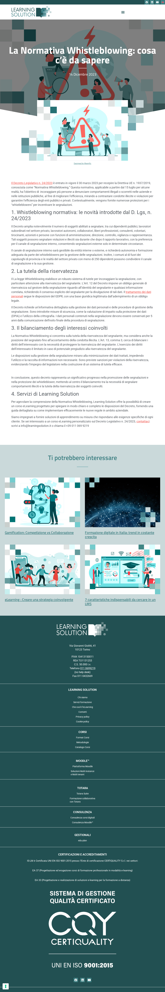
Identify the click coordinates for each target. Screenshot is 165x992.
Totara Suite (83, 793)
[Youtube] (157, 2)
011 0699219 (87, 668)
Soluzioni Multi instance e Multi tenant (82, 773)
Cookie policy (82, 721)
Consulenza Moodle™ (82, 822)
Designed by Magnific (82, 163)
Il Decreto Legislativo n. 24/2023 (32, 183)
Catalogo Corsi (82, 747)
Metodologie (82, 742)
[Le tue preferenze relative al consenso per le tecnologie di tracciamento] (6, 986)
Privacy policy (82, 716)
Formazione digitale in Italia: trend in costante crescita (119, 534)
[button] (123, 12)
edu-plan (82, 840)
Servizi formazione (82, 702)
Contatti (82, 712)
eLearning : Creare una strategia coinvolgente (39, 599)
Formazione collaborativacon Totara (82, 800)
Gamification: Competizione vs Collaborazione (39, 532)
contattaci (142, 421)
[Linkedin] (152, 2)
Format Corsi (82, 737)
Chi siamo (82, 697)
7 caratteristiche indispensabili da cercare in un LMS (120, 601)
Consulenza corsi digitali (82, 817)
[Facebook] (147, 2)
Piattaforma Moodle (83, 766)
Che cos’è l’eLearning (82, 707)
